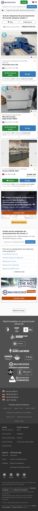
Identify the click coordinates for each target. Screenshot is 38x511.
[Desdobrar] (19, 82)
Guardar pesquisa (19, 222)
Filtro (11, 22)
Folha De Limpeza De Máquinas (12, 258)
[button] (36, 2)
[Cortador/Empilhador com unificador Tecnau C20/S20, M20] (19, 153)
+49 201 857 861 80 (12, 397)
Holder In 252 (10, 417)
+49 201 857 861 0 (11, 394)
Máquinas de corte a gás (24, 417)
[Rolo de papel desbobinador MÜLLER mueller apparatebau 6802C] (19, 99)
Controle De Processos (10, 254)
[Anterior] (2, 45)
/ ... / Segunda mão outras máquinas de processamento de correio (20, 10)
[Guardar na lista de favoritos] (34, 61)
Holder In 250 (7, 408)
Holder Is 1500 (18, 408)
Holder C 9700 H (30, 408)
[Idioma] (33, 2)
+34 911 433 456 (11, 400)
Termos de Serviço (17, 507)
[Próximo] (35, 45)
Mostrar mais (19, 272)
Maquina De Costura (9, 261)
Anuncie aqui (19, 311)
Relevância (28, 22)
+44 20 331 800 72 (11, 391)
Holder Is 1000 (19, 421)
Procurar (32, 7)
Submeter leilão (19, 213)
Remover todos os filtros (12, 27)
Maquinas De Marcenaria (10, 269)
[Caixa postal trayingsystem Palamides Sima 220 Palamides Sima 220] (19, 45)
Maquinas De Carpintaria (10, 265)
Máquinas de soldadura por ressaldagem (19, 412)
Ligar (28, 74)
